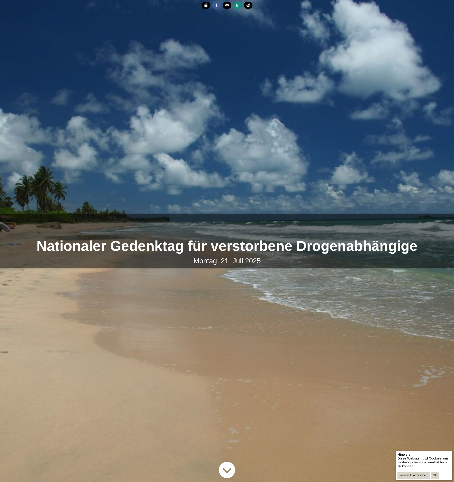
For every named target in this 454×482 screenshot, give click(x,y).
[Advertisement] (227, 226)
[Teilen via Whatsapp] (237, 5)
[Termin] (205, 5)
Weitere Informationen (413, 475)
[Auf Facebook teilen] (216, 5)
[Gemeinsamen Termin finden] (248, 5)
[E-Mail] (227, 5)
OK (435, 475)
